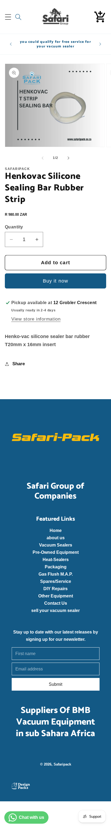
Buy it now (55, 281)
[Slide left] (42, 158)
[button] (8, 17)
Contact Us (55, 603)
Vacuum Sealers (55, 544)
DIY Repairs (55, 588)
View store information (36, 319)
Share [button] (18, 363)
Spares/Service (55, 581)
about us (55, 537)
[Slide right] (68, 158)
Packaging (55, 566)
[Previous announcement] (11, 44)
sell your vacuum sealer (55, 610)
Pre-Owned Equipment (55, 552)
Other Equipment (55, 595)
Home (55, 530)
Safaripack (62, 764)
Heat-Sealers (55, 559)
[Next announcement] (100, 44)
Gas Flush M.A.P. (55, 574)
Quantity (14, 227)
